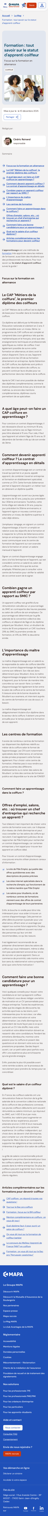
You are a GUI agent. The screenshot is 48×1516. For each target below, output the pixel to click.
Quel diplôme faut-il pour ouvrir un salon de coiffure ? (23, 1227)
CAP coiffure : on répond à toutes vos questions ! (24, 1200)
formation (7, 253)
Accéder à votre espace (15, 1480)
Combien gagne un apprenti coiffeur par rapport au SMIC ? (24, 191)
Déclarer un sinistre (12, 1473)
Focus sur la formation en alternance (25, 165)
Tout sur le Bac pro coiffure (19, 1207)
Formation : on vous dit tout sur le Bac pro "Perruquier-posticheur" (24, 1253)
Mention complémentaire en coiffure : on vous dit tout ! (26, 1219)
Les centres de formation (19, 204)
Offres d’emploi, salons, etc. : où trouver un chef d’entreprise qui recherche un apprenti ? (22, 218)
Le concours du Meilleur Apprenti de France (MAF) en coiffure (24, 1244)
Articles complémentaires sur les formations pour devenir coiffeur (23, 239)
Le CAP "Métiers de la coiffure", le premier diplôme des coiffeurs (23, 171)
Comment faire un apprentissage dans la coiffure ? (25, 209)
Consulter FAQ (10, 1434)
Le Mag (17, 15)
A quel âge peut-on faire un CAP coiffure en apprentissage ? (22, 178)
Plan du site (9, 1489)
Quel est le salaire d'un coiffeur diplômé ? (22, 232)
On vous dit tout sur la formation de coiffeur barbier (23, 1236)
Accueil (6, 15)
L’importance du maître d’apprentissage (18, 198)
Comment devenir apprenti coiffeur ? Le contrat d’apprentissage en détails (25, 184)
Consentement (10, 1439)
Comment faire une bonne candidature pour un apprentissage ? (25, 225)
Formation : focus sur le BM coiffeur (23, 1212)
